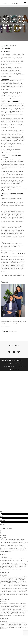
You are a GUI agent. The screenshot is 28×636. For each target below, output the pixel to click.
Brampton (20, 363)
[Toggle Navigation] (24, 2)
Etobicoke (7, 363)
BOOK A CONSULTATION (10, 3)
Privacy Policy (14, 369)
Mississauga (14, 363)
